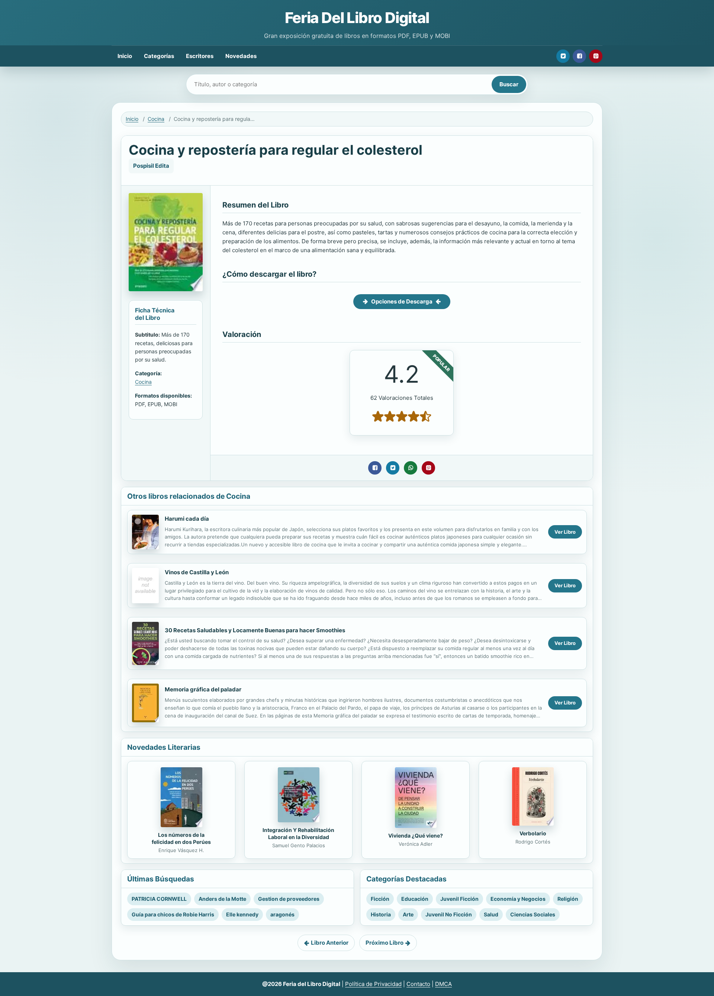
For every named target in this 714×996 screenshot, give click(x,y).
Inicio (125, 56)
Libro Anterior (329, 942)
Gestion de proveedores (288, 899)
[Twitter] (563, 56)
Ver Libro (565, 532)
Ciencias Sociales (532, 914)
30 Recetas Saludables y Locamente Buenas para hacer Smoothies (255, 630)
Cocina (156, 119)
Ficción (380, 899)
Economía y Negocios (518, 899)
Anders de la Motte (222, 899)
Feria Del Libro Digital (357, 18)
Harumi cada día (187, 518)
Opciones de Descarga (401, 301)
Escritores (199, 56)
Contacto (418, 983)
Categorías (159, 56)
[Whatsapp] (410, 468)
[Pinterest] (595, 56)
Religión (567, 899)
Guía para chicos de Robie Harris (173, 914)
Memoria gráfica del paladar (203, 689)
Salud (491, 914)
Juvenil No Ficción (448, 914)
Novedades (241, 56)
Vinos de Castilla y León (197, 572)
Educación (414, 899)
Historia (381, 914)
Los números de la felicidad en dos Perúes (181, 838)
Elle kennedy (242, 914)
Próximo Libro (384, 942)
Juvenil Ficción (459, 899)
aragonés (282, 914)
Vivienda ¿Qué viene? (415, 835)
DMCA (443, 983)
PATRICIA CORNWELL (159, 899)
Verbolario (533, 833)
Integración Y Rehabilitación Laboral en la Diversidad (298, 833)
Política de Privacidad (373, 983)
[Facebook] (579, 56)
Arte (408, 914)
